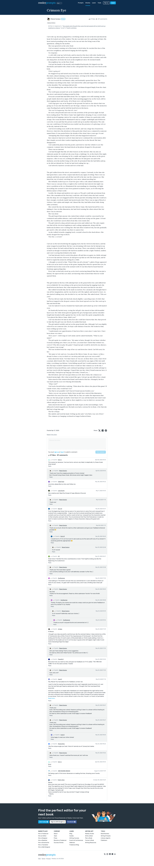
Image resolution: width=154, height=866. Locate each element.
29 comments (102, 19)
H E (59, 556)
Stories (87, 3)
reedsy (47, 2)
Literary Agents (105, 838)
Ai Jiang (60, 629)
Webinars (72, 842)
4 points (56, 470)
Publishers (104, 840)
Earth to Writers (71, 28)
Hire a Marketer (42, 840)
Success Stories (58, 842)
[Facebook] (112, 854)
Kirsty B (60, 508)
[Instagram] (107, 854)
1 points (55, 780)
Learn (94, 3)
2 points (55, 771)
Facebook (71, 822)
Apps (58, 3)
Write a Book (89, 836)
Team (55, 836)
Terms (43, 858)
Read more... (52, 698)
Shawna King (61, 744)
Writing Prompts (106, 836)
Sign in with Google (57, 822)
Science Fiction (51, 22)
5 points (55, 459)
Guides (71, 836)
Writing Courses (74, 838)
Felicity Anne (61, 780)
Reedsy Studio (89, 833)
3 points (55, 481)
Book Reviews (105, 833)
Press (55, 838)
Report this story (52, 434)
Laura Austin (61, 490)
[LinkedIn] (110, 854)
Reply (49, 466)
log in (62, 452)
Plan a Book (88, 838)
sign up (56, 452)
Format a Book (89, 840)
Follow (63, 19)
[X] (105, 854)
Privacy (48, 858)
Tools (99, 3)
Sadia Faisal (61, 481)
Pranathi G (61, 659)
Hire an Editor (42, 836)
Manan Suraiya (63, 470)
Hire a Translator (43, 845)
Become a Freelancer (60, 840)
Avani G (60, 679)
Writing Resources (90, 842)
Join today (42, 822)
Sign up (106, 3)
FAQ (39, 858)
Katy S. (60, 459)
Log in (113, 3)
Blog (70, 833)
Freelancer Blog (74, 845)
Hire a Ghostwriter (43, 842)
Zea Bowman (61, 578)
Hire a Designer (42, 838)
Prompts (80, 3)
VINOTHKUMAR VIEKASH (64, 771)
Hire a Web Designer (44, 847)
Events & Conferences (76, 840)
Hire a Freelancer (43, 833)
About (56, 833)
